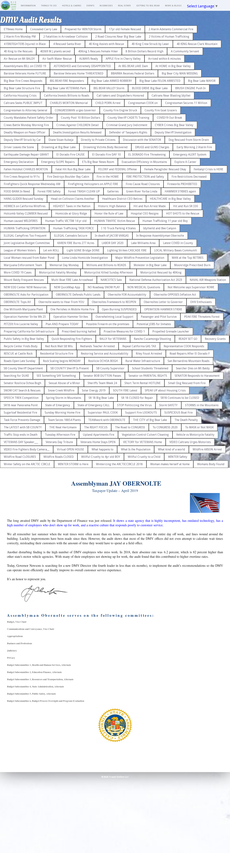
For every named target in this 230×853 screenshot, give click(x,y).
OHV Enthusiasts (201, 302)
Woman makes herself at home (170, 464)
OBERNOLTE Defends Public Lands (78, 294)
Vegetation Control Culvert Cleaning (145, 434)
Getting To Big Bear (148, 5)
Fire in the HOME (108, 176)
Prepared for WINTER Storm (83, 29)
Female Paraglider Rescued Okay (165, 169)
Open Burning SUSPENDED (119, 309)
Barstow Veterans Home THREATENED (78, 73)
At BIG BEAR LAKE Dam (133, 66)
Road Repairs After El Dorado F (190, 353)
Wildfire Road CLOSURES (20, 457)
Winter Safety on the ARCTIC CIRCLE (27, 464)
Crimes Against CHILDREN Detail (77, 125)
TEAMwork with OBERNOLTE (106, 420)
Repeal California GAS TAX (139, 346)
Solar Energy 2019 (93, 390)
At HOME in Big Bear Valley (173, 66)
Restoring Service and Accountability (104, 353)
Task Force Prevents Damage (22, 420)
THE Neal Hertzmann (63, 427)
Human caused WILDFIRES (21, 221)
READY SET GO (188, 339)
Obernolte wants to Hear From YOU (61, 302)
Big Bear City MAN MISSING (180, 73)
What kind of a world (171, 449)
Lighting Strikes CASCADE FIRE (127, 250)
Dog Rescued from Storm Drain (189, 140)
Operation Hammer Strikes (70, 316)
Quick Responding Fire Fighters (72, 339)
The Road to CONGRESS (130, 427)
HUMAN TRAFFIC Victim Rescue (114, 221)
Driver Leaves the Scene (19, 147)
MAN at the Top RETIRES (187, 257)
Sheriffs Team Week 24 (102, 383)
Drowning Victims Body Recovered (105, 147)
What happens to (102, 449)
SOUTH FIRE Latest (125, 390)
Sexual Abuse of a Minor (64, 383)
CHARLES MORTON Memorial (69, 103)
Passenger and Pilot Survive (159, 316)
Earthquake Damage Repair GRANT (26, 154)
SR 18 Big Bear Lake (101, 398)
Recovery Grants (215, 339)
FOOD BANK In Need (17, 191)
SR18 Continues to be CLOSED (180, 398)
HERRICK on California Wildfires (24, 206)
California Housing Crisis (20, 95)
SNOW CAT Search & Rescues (22, 390)
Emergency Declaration (19, 162)
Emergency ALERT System (189, 154)
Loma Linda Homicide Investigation (85, 257)
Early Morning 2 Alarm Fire (194, 147)
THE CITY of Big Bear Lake (150, 420)
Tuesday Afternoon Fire (60, 434)
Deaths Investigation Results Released (77, 132)
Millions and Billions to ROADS (106, 265)
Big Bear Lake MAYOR (201, 81)
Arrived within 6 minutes (164, 58)
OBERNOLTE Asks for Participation (26, 294)
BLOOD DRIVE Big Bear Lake (150, 88)
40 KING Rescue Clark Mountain (197, 44)
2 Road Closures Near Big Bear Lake (118, 36)
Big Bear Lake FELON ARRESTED (159, 81)
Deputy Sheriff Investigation (173, 132)
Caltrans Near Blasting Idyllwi (171, 95)
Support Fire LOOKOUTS (141, 412)
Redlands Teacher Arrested (97, 346)
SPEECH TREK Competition (21, 398)
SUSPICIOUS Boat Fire (178, 412)
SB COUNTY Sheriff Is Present (69, 368)
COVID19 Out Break (169, 117)
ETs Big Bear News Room (98, 162)
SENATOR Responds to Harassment (197, 375)
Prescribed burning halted (79, 331)
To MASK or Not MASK (199, 427)
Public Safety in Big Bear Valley (24, 339)
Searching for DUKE (16, 375)
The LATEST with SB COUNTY (23, 427)
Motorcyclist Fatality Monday (58, 272)
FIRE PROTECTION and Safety (145, 176)
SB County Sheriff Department (23, 368)
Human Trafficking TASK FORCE (73, 228)
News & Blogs (173, 5)
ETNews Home (13, 29)
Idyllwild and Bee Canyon (159, 228)
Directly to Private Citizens (98, 140)
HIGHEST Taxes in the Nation (71, 206)
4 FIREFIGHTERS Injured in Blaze (25, 44)
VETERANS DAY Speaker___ (21, 442)
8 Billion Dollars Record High (144, 51)
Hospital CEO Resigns (144, 213)
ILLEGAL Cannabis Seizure (70, 235)
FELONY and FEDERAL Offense (117, 169)
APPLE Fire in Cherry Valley (123, 58)
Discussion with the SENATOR (142, 140)
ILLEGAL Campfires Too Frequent (25, 235)
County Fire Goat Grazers (161, 110)
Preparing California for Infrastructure (29, 331)
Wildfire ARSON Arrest (207, 449)
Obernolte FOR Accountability (127, 294)
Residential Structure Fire (56, 353)
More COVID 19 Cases (17, 272)
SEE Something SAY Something (56, 375)
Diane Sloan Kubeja (61, 140)
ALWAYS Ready (88, 58)
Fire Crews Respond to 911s (22, 176)
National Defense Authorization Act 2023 (155, 280)
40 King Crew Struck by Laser (150, 44)
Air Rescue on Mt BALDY (19, 58)
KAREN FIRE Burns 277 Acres (75, 243)
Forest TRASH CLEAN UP (84, 191)
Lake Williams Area (143, 243)
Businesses (106, 5)
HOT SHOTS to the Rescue (182, 213)
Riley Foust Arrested (149, 353)
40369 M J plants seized (55, 51)
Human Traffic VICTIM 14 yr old (66, 221)
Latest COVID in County (178, 243)
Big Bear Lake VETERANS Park (67, 88)
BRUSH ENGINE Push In (190, 88)
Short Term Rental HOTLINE (143, 383)
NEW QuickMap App (67, 287)
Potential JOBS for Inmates (154, 324)
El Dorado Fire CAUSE (70, 154)
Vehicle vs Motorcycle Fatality (195, 434)
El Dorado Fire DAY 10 (106, 154)
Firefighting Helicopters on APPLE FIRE (93, 184)
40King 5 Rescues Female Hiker (98, 51)
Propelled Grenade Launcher (170, 331)
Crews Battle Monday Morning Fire (26, 125)
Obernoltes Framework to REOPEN (114, 302)
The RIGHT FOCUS (95, 427)
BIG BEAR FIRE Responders (67, 81)
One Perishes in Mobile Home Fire (72, 309)
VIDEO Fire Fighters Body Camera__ (26, 449)
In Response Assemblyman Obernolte (160, 235)
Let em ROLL (51, 250)
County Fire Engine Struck (120, 110)
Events (90, 5)
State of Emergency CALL (94, 405)
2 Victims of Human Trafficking (169, 36)
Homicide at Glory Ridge (71, 213)
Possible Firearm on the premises (107, 324)
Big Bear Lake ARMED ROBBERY (111, 81)
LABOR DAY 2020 (112, 243)
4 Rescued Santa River (67, 44)
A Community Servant (185, 51)
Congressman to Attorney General (25, 110)
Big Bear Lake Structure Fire (22, 88)
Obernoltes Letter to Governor (163, 302)
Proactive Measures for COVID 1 (124, 331)
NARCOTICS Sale (111, 280)
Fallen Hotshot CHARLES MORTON (26, 169)
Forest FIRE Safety (49, 191)
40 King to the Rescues (18, 51)
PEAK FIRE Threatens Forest (202, 316)
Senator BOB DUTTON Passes (102, 375)
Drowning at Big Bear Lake (59, 147)
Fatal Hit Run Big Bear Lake (73, 169)
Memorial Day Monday (64, 265)
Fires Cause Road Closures (143, 184)
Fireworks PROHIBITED (182, 184)
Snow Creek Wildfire (61, 390)
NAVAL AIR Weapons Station (208, 280)
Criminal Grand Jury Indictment (126, 125)
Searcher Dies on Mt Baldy (193, 368)
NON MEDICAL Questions (143, 287)
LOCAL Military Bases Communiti (175, 250)
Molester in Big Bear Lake (150, 265)
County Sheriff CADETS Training (128, 117)
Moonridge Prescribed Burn (192, 265)
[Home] (5, 6)
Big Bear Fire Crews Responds (23, 81)
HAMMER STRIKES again (180, 191)
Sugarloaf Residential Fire (20, 412)
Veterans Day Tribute (59, 442)
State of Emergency (57, 405)
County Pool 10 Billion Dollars (80, 117)
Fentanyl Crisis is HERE (208, 169)
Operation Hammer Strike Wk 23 (25, 316)
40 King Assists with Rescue (106, 44)
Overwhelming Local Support (114, 316)
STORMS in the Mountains (201, 405)
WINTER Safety (177, 457)
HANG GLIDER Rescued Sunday (23, 198)
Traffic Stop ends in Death (20, 434)
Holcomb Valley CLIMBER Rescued (26, 213)
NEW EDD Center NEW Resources (25, 287)
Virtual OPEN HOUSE (70, 449)
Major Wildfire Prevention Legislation (139, 257)
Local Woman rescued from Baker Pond (29, 257)
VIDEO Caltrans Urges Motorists (190, 442)
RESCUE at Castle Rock (18, 353)
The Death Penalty (186, 420)
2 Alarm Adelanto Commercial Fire (171, 29)
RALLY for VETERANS (113, 339)
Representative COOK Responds (184, 346)
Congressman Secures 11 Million (186, 103)
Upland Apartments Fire (98, 434)
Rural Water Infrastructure (142, 361)
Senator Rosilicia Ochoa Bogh (22, 383)
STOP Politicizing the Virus (134, 405)
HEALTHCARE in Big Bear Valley (170, 198)
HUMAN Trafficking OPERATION (24, 228)
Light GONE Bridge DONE (83, 250)
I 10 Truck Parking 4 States (118, 228)
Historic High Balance (112, 206)
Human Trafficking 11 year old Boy (165, 221)
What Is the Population (135, 449)
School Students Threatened (150, 368)
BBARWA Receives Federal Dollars (132, 73)
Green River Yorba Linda (141, 191)
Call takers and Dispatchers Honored (120, 95)
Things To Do (49, 5)
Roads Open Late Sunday (19, 361)
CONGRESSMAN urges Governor (75, 110)
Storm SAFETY (168, 405)
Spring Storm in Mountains (63, 398)
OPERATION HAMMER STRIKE (163, 309)
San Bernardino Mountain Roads (188, 361)
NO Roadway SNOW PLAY (104, 287)
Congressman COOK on (143, 103)
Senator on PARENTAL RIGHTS (148, 375)
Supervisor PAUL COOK (103, 412)
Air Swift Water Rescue (57, 58)
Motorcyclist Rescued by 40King (160, 272)
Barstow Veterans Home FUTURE (25, 73)
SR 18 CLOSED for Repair (137, 398)
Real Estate (124, 5)
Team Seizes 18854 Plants (64, 420)
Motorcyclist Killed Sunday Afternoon (108, 272)
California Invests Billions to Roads (66, 95)
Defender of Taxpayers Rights (128, 132)
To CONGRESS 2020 (165, 427)
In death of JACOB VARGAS (112, 235)
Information (28, 5)
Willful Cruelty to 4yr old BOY (100, 457)
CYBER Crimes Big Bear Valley (174, 125)
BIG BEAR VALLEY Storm (108, 88)
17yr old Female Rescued (125, 29)
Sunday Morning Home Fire (62, 412)
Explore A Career (185, 162)
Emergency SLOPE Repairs (58, 162)
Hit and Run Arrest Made (150, 206)
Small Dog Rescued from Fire (187, 383)
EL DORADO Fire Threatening (147, 154)
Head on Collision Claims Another (73, 198)
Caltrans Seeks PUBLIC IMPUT (23, 103)
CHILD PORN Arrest (108, 103)
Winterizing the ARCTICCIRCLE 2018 (119, 464)
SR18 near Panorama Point (21, 405)
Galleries (113, 191)
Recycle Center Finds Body (21, 346)
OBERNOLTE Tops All (17, 302)
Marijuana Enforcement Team (23, 265)
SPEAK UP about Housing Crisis (165, 390)
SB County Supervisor (110, 368)
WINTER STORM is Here (73, 464)
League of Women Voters (20, 250)
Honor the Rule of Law (109, 213)
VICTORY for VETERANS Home (142, 442)
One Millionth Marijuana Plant (23, 309)
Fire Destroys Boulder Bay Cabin (68, 176)
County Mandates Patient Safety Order (28, 117)
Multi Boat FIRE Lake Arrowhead (72, 280)
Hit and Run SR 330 (185, 206)
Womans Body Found (210, 464)
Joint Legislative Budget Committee (27, 243)
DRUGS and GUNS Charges (152, 147)
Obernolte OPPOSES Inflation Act (175, 294)
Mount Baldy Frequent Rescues (24, 280)
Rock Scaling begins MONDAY (62, 361)
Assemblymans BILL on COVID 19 (25, 66)
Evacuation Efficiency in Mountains (144, 162)
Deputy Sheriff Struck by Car (22, 140)
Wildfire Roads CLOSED (58, 457)
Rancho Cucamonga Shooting (152, 339)
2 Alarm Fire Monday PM (20, 36)
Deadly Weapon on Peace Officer (24, 132)
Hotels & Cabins (71, 5)
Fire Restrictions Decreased (189, 176)
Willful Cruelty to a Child (144, 457)
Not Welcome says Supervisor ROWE (191, 287)
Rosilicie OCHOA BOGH (103, 361)
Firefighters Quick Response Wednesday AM (32, 184)
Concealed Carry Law (43, 29)
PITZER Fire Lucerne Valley (21, 324)
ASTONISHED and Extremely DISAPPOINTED (82, 66)
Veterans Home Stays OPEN (98, 442)
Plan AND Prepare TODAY (62, 324)
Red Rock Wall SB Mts (59, 346)
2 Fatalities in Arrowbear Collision (65, 36)
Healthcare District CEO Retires (122, 198)
